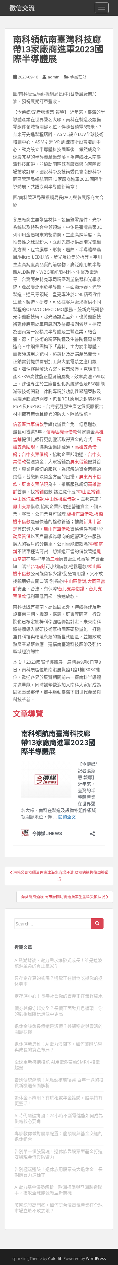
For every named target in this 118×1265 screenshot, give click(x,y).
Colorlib (55, 1258)
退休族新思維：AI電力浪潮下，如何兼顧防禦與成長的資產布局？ (58, 1047)
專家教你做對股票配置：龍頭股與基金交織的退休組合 (58, 1136)
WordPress (96, 1258)
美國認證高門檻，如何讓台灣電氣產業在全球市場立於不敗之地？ (58, 1208)
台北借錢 (37, 566)
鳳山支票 (22, 506)
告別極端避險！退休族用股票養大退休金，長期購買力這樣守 (58, 1172)
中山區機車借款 (60, 499)
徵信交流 (22, 8)
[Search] (97, 923)
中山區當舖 (89, 492)
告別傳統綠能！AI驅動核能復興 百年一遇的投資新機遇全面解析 (59, 1082)
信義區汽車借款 (28, 424)
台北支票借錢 (71, 589)
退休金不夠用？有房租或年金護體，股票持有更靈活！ (58, 1100)
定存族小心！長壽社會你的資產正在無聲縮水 (58, 996)
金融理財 (78, 77)
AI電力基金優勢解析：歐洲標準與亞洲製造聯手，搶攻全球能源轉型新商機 (58, 1190)
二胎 (54, 559)
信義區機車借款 (61, 432)
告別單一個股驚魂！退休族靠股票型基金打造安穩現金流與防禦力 (58, 1154)
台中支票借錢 (35, 454)
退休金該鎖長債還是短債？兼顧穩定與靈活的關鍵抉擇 (58, 1029)
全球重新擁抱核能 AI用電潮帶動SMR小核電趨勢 (57, 1064)
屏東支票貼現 (35, 484)
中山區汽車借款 (28, 499)
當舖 (39, 492)
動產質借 (22, 536)
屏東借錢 (79, 461)
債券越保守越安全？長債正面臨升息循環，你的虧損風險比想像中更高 (58, 1011)
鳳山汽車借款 (57, 529)
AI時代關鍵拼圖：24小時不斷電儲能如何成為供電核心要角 (58, 1118)
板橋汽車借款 (80, 514)
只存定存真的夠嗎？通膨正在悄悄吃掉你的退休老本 (58, 981)
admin (53, 77)
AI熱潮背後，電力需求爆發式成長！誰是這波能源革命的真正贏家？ (58, 963)
